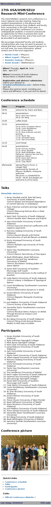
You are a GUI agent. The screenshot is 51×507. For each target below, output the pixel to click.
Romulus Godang (14, 60)
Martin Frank (11, 55)
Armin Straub (12, 63)
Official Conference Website (19, 497)
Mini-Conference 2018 (10, 4)
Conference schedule (16, 482)
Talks (7, 484)
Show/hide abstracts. (12, 193)
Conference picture (15, 489)
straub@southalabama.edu (17, 85)
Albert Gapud (12, 57)
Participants (11, 487)
